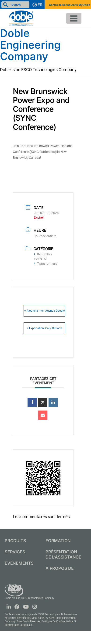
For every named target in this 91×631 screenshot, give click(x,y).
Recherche (6, 4)
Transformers (47, 263)
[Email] (42, 415)
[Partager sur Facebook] (32, 402)
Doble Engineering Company (30, 45)
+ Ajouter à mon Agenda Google (44, 310)
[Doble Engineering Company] (21, 17)
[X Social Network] (42, 402)
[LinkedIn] (53, 402)
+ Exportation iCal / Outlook (44, 328)
